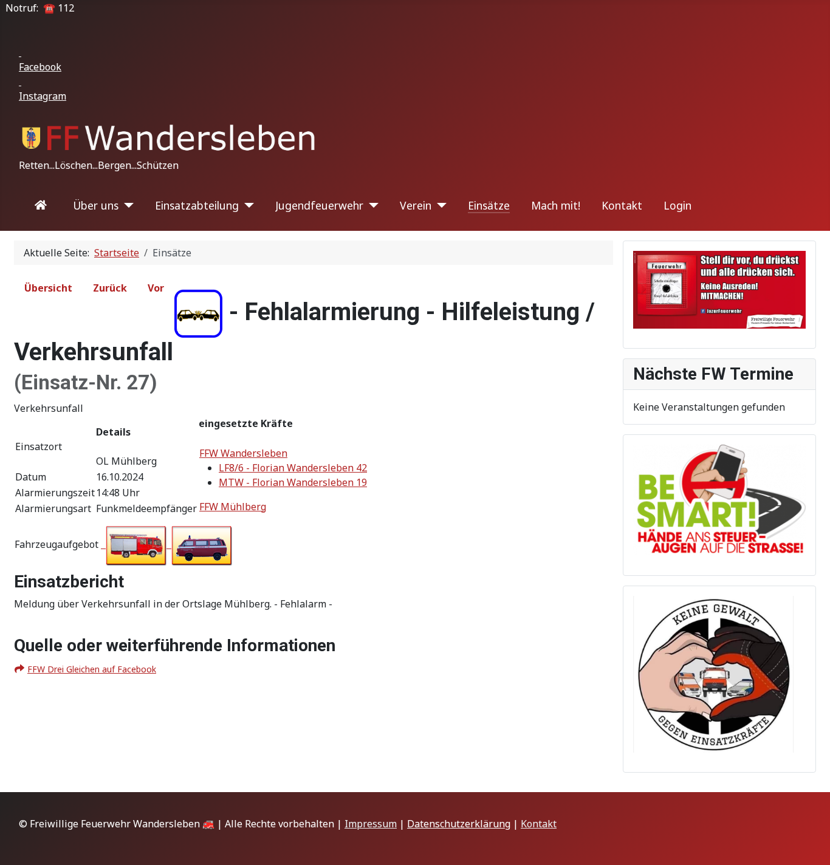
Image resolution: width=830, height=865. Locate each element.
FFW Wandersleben (243, 453)
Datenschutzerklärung (458, 823)
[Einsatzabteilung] (246, 205)
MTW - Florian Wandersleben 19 (293, 482)
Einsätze (489, 205)
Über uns (95, 205)
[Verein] (439, 205)
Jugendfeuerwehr (319, 205)
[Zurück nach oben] (808, 842)
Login (677, 205)
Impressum (371, 823)
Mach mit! (555, 205)
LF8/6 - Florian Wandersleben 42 (293, 467)
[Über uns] (126, 205)
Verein (415, 205)
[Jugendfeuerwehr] (371, 205)
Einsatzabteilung (197, 205)
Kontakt (622, 205)
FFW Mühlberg (232, 506)
